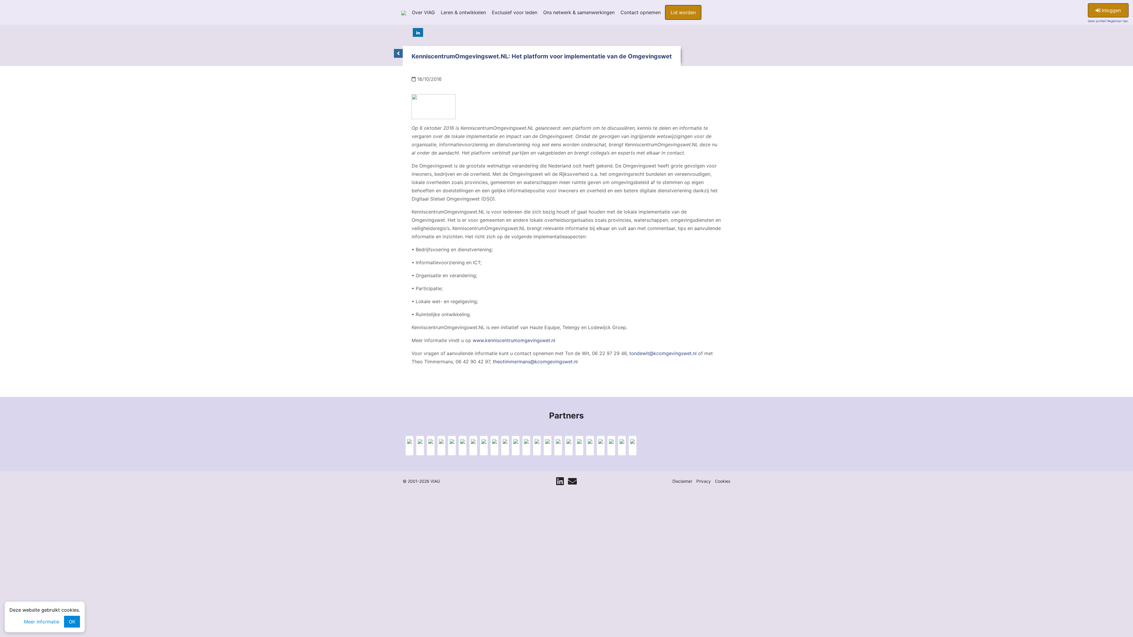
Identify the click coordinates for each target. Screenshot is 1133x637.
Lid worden (683, 12)
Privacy (703, 481)
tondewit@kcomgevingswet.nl (663, 353)
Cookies (722, 481)
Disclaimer (682, 481)
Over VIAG (423, 12)
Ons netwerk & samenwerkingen (579, 12)
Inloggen (1110, 10)
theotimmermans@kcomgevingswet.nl (535, 362)
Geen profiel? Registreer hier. (1108, 21)
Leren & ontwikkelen (463, 12)
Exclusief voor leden (514, 12)
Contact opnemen (640, 12)
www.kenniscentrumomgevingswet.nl (514, 340)
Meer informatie (41, 622)
